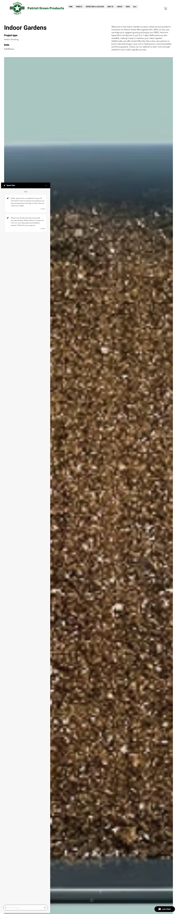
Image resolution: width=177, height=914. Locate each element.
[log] (25, 546)
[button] (166, 8)
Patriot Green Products (45, 8)
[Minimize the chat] (46, 185)
